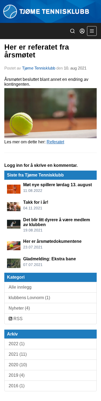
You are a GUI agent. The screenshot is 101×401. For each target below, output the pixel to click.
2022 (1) (17, 343)
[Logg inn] (82, 31)
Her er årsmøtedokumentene (52, 241)
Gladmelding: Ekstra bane (49, 259)
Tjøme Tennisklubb (38, 68)
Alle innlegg (20, 287)
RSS (17, 318)
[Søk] (72, 31)
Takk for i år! (35, 202)
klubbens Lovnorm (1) (29, 297)
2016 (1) (17, 385)
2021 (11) (18, 354)
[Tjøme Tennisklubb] (50, 11)
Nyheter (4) (19, 308)
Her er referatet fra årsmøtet (36, 51)
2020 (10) (18, 364)
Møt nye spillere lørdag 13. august (57, 184)
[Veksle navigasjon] (92, 31)
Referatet (55, 142)
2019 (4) (17, 375)
